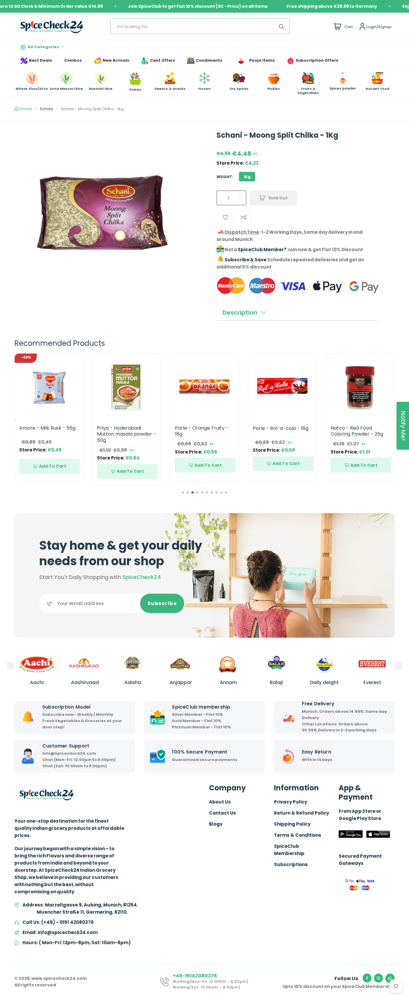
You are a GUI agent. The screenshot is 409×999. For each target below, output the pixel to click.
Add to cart (52, 466)
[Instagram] (378, 978)
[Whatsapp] (390, 978)
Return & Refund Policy (301, 813)
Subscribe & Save (245, 260)
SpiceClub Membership (289, 849)
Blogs (215, 824)
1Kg (247, 177)
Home (26, 109)
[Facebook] (367, 978)
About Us (220, 802)
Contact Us (222, 813)
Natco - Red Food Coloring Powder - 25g (357, 431)
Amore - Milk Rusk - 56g (47, 428)
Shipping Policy (292, 824)
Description (239, 312)
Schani (46, 109)
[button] (15, 419)
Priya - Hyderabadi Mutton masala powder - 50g (126, 434)
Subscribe (162, 603)
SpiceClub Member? (262, 249)
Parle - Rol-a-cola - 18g (280, 428)
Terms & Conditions (297, 835)
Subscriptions (291, 864)
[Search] (282, 26)
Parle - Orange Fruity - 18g (201, 431)
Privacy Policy (290, 802)
